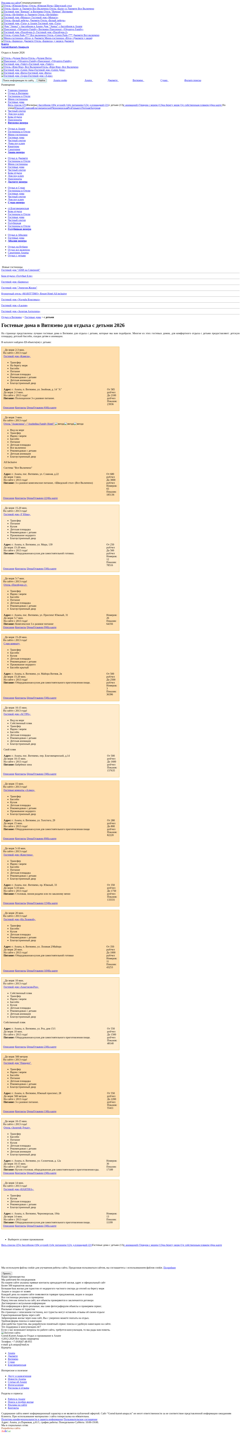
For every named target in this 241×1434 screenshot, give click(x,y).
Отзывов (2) (40, 1046)
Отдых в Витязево (11, 317)
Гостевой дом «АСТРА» (17, 714)
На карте (51, 407)
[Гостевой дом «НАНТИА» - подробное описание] (3, 1182)
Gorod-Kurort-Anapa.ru (15, 47)
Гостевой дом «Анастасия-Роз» (21, 987)
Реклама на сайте (10, 2)
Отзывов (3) (40, 774)
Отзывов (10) (40, 970)
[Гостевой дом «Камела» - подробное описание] (3, 349)
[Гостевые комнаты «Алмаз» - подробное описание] (3, 783)
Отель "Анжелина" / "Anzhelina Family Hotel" (29, 423)
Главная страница (18, 90)
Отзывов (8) (40, 838)
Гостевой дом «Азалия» (14, 305)
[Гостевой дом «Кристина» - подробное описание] (3, 848)
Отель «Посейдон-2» (16, 584)
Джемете (13, 1356)
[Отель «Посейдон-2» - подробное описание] (3, 578)
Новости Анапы (17, 1379)
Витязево (13, 1359)
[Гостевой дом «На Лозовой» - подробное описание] (3, 913)
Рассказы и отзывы (18, 1387)
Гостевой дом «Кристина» (19, 854)
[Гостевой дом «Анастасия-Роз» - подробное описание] (3, 980)
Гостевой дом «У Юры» (17, 514)
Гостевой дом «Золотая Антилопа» (20, 311)
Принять (7, 1273)
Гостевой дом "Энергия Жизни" (19, 287)
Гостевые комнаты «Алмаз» (19, 790)
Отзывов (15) (40, 903)
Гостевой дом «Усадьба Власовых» (20, 299)
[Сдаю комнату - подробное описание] (3, 637)
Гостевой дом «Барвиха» (15, 281)
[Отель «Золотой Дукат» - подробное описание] (3, 1121)
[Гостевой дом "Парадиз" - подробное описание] (3, 1056)
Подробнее (169, 1267)
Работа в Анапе (16, 1399)
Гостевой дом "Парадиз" (18, 1063)
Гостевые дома (33, 317)
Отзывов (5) (40, 568)
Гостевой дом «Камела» (17, 356)
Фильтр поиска (192, 80)
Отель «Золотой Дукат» (17, 1127)
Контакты (20, 407)
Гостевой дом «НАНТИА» (19, 1189)
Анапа (11, 1353)
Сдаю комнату (12, 643)
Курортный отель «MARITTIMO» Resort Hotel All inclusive (34, 293)
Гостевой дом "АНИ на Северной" (20, 270)
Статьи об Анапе (17, 1382)
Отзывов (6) (40, 407)
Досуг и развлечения (19, 1376)
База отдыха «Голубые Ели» (17, 276)
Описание (8, 407)
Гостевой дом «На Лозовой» (20, 919)
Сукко (11, 1362)
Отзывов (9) (40, 627)
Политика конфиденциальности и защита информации (32, 1419)
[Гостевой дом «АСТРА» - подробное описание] (3, 707)
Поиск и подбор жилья (20, 1402)
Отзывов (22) (40, 498)
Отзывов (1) (40, 1111)
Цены (30, 407)
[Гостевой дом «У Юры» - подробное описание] (3, 508)
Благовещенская (17, 1364)
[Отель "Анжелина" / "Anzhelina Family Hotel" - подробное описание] (3, 417)
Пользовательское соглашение (80, 1419)
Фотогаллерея (15, 1384)
